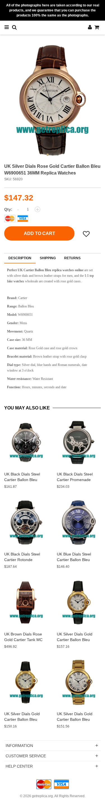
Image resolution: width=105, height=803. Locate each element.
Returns (72, 258)
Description (19, 258)
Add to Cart (39, 233)
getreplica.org (42, 796)
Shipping (48, 258)
